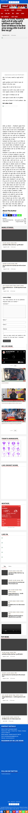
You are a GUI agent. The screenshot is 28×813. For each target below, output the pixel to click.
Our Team (14, 16)
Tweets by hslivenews (5, 773)
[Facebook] (5, 215)
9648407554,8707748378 (15, 734)
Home (9, 801)
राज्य (2, 13)
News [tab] (10, 566)
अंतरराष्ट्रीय (19, 10)
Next (15, 430)
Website (5, 329)
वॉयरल (17, 13)
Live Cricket (5, 16)
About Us (13, 801)
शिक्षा (9, 602)
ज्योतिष (16, 263)
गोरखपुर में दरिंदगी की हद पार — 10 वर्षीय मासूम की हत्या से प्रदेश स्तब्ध (15, 594)
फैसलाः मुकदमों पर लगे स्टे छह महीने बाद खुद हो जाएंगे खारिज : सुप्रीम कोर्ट (20, 221)
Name (5, 319)
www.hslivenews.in (10, 738)
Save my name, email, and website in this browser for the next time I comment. (14, 336)
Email (5, 324)
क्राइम (22, 13)
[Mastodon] (14, 215)
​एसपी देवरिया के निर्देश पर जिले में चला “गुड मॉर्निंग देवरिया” (13, 244)
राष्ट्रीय (12, 10)
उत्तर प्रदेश (4, 242)
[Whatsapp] (19, 215)
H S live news (13, 35)
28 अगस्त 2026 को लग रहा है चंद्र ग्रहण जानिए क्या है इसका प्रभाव (16, 583)
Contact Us (18, 801)
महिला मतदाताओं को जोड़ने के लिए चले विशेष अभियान (8, 220)
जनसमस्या (18, 285)
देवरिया (15, 242)
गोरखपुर (14, 285)
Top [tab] (5, 566)
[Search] (26, 10)
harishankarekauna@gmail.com (11, 736)
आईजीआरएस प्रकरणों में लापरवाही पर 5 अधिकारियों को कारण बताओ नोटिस (15, 616)
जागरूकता (12, 242)
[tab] (13, 566)
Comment (6, 303)
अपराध (4, 285)
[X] (10, 215)
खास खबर (6, 10)
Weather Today (11, 527)
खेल (13, 13)
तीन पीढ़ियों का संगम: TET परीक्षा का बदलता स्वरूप (11, 719)
